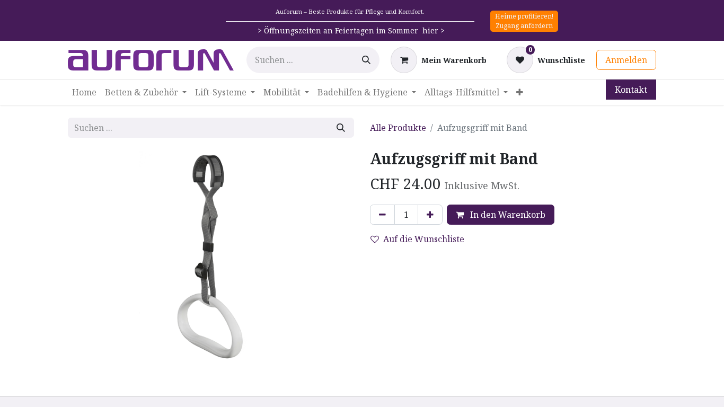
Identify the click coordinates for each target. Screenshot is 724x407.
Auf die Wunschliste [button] (423, 239)
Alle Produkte (398, 128)
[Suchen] (366, 60)
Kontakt (631, 89)
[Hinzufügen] (430, 215)
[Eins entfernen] (382, 215)
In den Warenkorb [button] (506, 214)
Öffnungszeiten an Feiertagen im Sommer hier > (354, 30)
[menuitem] (84, 92)
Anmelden (626, 60)
